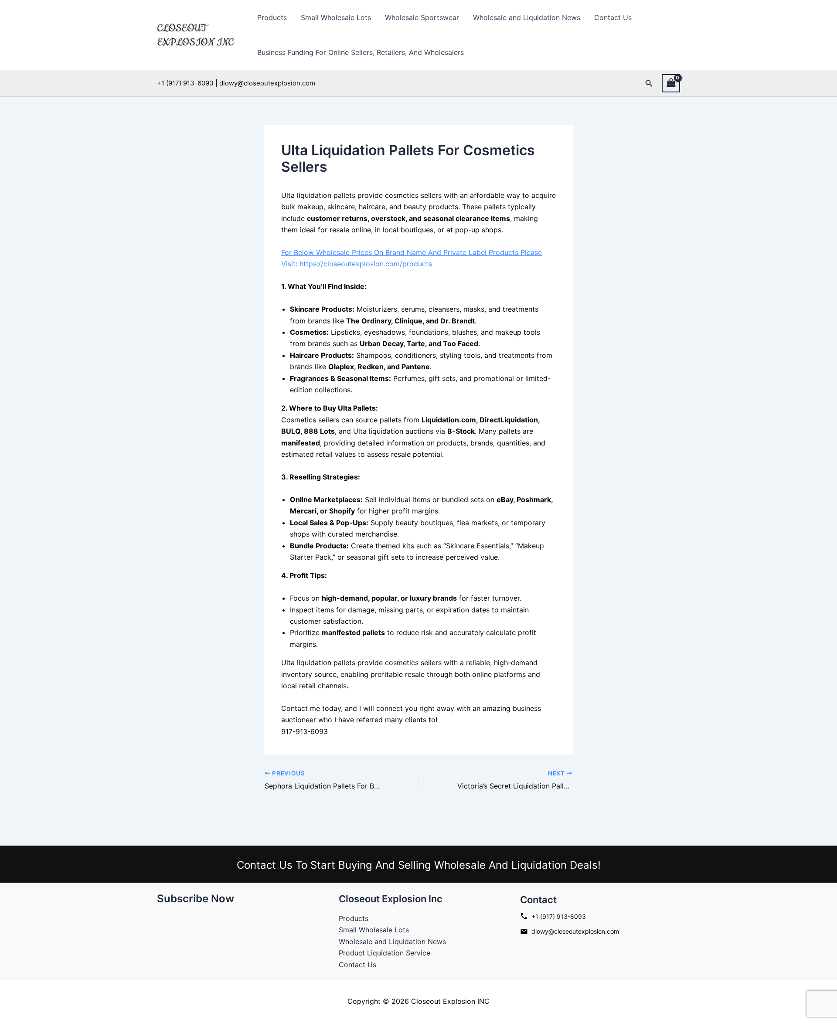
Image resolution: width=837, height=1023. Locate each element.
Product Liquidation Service (384, 952)
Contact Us (613, 17)
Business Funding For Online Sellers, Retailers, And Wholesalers (360, 52)
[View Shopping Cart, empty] (671, 83)
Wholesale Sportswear (422, 17)
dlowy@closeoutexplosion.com (575, 931)
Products (272, 17)
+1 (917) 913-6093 (558, 916)
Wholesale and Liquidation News (526, 17)
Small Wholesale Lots (336, 17)
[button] (649, 83)
